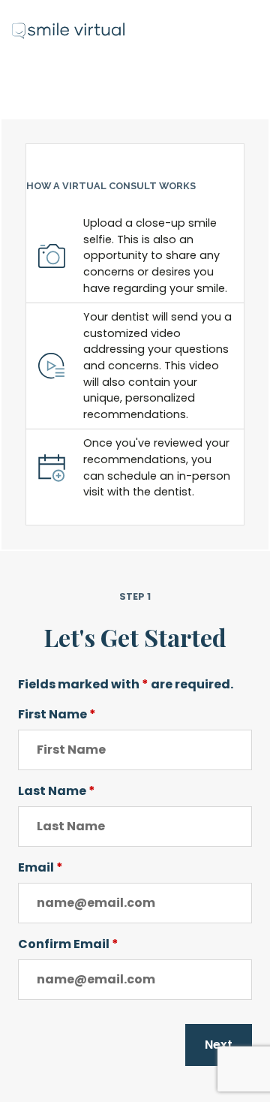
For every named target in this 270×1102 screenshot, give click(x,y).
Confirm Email (68, 944)
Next (218, 1044)
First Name (57, 714)
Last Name (56, 790)
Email (40, 867)
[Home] (68, 24)
